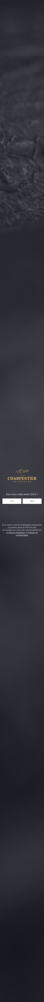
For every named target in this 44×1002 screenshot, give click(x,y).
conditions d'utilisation (15, 533)
